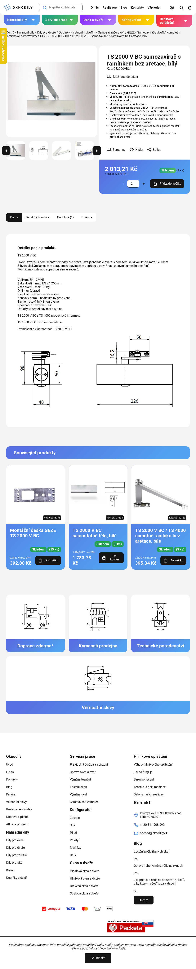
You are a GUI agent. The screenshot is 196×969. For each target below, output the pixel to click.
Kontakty (137, 7)
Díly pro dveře (15, 847)
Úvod (9, 764)
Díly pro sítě (14, 862)
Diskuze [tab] (86, 217)
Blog (124, 7)
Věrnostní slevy (16, 802)
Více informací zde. (113, 948)
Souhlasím (98, 958)
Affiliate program (17, 824)
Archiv (144, 900)
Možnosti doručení (125, 77)
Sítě (72, 825)
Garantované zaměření (84, 802)
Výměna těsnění (80, 779)
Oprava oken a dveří (83, 772)
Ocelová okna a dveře (84, 893)
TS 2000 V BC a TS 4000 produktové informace (49, 315)
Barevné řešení (144, 779)
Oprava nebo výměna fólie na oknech (158, 865)
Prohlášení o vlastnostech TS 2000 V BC (45, 329)
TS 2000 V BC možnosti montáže (40, 322)
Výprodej (154, 7)
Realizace (110, 7)
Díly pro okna (15, 840)
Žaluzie (75, 818)
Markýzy (75, 847)
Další (73, 855)
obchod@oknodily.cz (153, 833)
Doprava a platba (17, 817)
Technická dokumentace (150, 787)
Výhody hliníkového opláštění (153, 764)
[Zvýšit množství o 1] (143, 184)
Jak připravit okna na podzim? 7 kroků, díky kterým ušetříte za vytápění (159, 881)
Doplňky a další (16, 878)
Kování (10, 870)
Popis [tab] (14, 217)
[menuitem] (22, 20)
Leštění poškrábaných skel (151, 851)
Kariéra (11, 794)
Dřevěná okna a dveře (84, 886)
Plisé (73, 833)
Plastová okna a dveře (85, 871)
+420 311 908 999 (152, 824)
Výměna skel (78, 794)
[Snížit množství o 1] (123, 184)
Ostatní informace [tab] (37, 217)
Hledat (44, 7)
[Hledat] (181, 7)
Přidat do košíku (170, 183)
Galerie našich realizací (149, 794)
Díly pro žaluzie (16, 855)
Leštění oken (78, 787)
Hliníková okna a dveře (85, 878)
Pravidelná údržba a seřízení (89, 764)
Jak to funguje (143, 772)
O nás (95, 7)
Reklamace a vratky (19, 809)
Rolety (74, 840)
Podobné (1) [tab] (65, 217)
